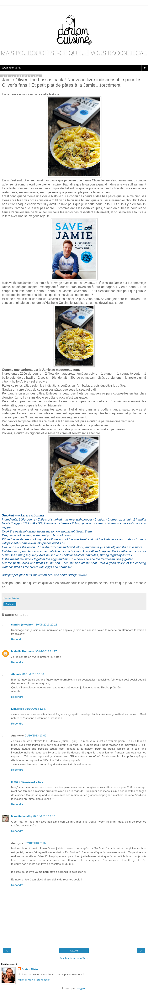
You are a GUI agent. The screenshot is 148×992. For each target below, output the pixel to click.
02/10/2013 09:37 (44, 816)
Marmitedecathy (21, 816)
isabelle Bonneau (22, 651)
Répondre (17, 639)
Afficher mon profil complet (34, 979)
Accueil (74, 950)
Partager (9, 604)
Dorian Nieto (30, 969)
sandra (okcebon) (22, 624)
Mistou (15, 781)
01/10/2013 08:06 (33, 674)
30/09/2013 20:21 (46, 624)
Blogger (80, 988)
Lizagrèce (17, 708)
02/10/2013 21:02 (35, 843)
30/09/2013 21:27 (46, 651)
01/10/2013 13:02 (35, 735)
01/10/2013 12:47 (36, 708)
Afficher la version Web (74, 958)
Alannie (16, 674)
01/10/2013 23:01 (32, 781)
